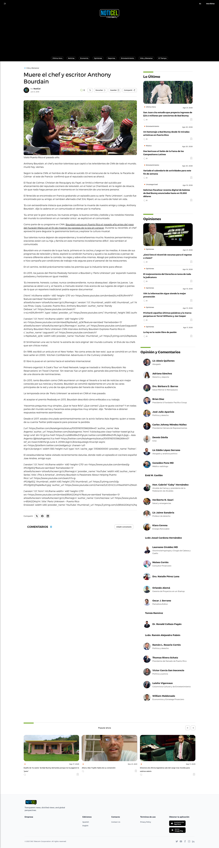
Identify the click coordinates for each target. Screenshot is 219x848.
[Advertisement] (109, 36)
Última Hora (57, 58)
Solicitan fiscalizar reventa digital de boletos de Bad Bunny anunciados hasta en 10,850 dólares (166, 193)
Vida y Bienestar (146, 58)
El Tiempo (162, 58)
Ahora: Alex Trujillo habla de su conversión (40, 768)
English (85, 826)
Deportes (111, 58)
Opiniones (98, 58)
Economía (84, 58)
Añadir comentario (124, 527)
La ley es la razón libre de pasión (160, 332)
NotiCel (37, 89)
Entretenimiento (127, 58)
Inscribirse (210, 4)
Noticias (71, 58)
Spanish (85, 822)
